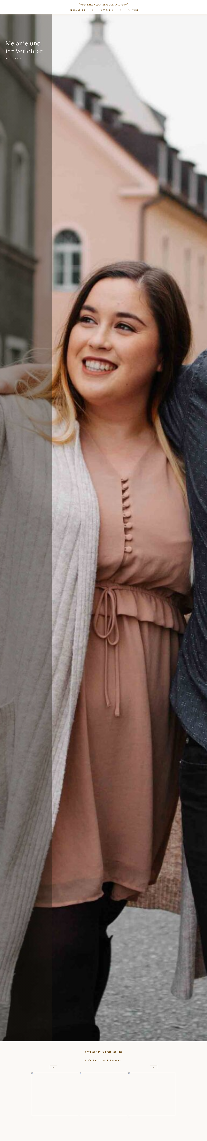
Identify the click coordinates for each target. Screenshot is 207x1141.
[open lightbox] (55, 1093)
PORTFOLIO (106, 10)
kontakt (133, 10)
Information (77, 10)
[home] (103, 4)
